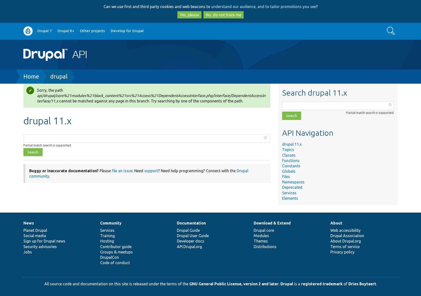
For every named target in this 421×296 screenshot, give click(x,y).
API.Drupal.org (189, 246)
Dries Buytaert (362, 284)
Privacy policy (342, 252)
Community (111, 223)
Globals (289, 171)
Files (286, 176)
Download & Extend (272, 223)
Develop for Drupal (127, 31)
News (28, 223)
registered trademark (322, 284)
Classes (289, 155)
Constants (291, 166)
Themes (261, 241)
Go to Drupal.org (28, 31)
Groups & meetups (116, 252)
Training (107, 235)
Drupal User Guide (193, 235)
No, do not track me (223, 15)
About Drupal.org (345, 241)
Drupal (286, 284)
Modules (261, 235)
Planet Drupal (35, 230)
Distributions (265, 246)
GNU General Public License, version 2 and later (234, 284)
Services (289, 193)
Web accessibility (345, 230)
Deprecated (292, 187)
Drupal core (264, 230)
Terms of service (345, 246)
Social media (34, 235)
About (336, 223)
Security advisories (40, 246)
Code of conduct (115, 262)
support (151, 171)
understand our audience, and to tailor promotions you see (263, 6)
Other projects (92, 31)
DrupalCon (109, 257)
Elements (290, 198)
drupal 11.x (292, 144)
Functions (290, 160)
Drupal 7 (44, 31)
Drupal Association (347, 235)
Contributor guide (116, 246)
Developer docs (190, 241)
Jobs (27, 252)
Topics (288, 149)
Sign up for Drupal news (44, 241)
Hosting (107, 241)
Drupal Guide (188, 230)
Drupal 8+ (65, 31)
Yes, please (189, 15)
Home (31, 76)
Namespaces (293, 182)
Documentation (191, 223)
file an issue (122, 171)
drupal (58, 76)
